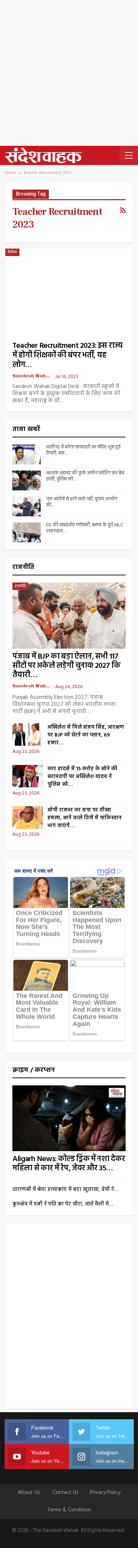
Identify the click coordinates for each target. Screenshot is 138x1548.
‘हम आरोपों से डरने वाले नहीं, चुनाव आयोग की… (81, 502)
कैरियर (12, 252)
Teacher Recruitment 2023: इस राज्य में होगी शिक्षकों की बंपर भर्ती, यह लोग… (67, 355)
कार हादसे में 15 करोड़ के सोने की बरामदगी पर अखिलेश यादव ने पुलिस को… (82, 777)
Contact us (65, 1492)
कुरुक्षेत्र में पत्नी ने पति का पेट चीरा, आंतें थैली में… (62, 1204)
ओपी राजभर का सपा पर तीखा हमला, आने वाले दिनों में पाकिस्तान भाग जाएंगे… (84, 818)
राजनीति (20, 586)
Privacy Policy (105, 1492)
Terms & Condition (69, 1510)
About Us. (29, 1492)
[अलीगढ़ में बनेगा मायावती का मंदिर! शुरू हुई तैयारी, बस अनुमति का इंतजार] (26, 454)
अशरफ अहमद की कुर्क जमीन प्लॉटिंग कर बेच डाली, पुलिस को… (85, 476)
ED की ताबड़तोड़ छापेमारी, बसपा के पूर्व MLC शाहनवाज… (84, 528)
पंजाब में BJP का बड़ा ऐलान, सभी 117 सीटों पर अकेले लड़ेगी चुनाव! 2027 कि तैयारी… (66, 665)
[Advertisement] (69, 73)
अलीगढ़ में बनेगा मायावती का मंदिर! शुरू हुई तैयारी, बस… (83, 450)
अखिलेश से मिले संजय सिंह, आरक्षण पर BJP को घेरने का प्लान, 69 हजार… (85, 735)
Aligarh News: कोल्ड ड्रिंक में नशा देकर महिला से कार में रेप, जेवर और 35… (68, 1164)
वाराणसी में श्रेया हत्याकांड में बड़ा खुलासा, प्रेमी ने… (65, 1189)
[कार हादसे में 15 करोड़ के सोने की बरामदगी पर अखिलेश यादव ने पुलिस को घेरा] (27, 776)
